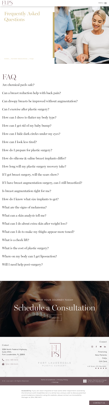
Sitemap (55, 382)
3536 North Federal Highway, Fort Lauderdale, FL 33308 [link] (14, 351)
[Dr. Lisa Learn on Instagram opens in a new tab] (92, 346)
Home (6, 59)
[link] (15, 360)
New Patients (101, 355)
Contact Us (54, 317)
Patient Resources (19, 59)
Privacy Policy (62, 380)
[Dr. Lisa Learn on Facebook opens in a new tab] (96, 346)
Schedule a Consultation (54, 305)
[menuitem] (92, 346)
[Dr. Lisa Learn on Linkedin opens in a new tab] (105, 346)
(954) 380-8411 (36, 397)
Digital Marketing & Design (97, 381)
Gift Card (103, 361)
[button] (105, 3)
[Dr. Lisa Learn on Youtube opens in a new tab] (100, 346)
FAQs (104, 358)
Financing (102, 352)
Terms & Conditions (48, 380)
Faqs (32, 59)
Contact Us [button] (99, 403)
